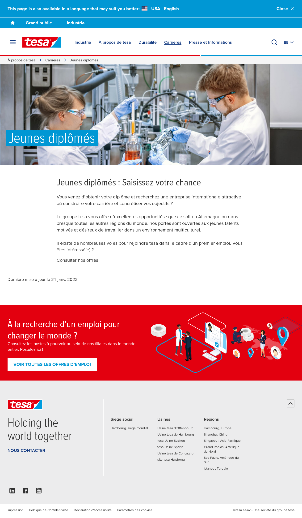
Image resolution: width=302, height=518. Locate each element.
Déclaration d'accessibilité (93, 510)
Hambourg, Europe (217, 428)
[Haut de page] (290, 403)
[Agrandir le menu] (13, 42)
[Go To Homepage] (13, 22)
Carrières (52, 60)
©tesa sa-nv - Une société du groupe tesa (263, 510)
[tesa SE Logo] (41, 42)
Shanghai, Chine (215, 434)
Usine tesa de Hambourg (175, 434)
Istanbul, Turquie (216, 468)
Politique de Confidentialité (48, 510)
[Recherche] (274, 42)
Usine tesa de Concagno (175, 453)
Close (282, 8)
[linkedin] (12, 492)
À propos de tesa (21, 60)
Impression (16, 510)
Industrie (76, 22)
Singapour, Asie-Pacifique (222, 440)
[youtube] (38, 492)
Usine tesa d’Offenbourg (175, 428)
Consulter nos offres (77, 260)
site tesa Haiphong (171, 459)
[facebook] (25, 492)
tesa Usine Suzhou (171, 440)
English (171, 8)
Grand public (39, 22)
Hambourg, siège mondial (129, 428)
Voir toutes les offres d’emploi (52, 364)
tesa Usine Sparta (170, 447)
